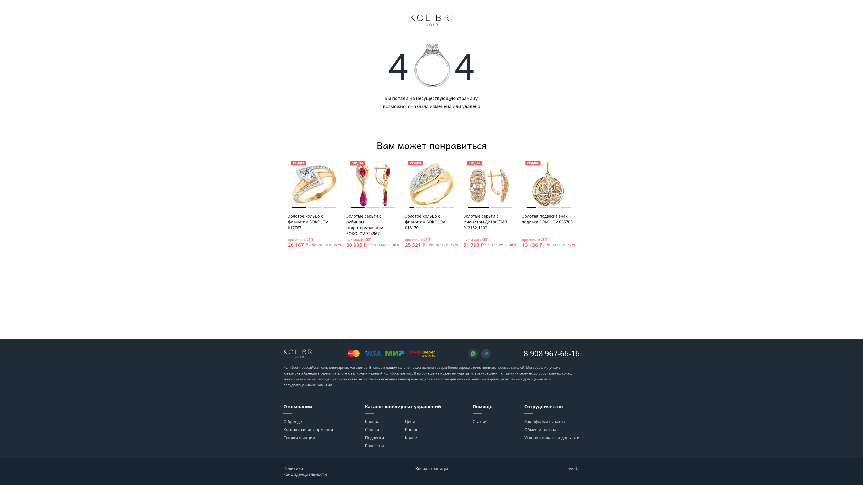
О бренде (292, 421)
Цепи (410, 421)
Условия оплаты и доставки (552, 437)
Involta (573, 468)
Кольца (372, 421)
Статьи (480, 421)
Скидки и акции (299, 437)
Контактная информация (308, 429)
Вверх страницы (431, 468)
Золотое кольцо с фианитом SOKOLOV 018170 (425, 221)
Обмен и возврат (541, 429)
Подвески (374, 437)
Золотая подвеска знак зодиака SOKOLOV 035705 (547, 219)
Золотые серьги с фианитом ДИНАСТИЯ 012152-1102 (485, 221)
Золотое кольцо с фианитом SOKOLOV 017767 (308, 221)
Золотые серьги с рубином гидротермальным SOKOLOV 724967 (364, 224)
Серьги (372, 429)
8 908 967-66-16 (552, 353)
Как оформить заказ (544, 421)
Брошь (411, 429)
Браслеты (374, 445)
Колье (411, 437)
